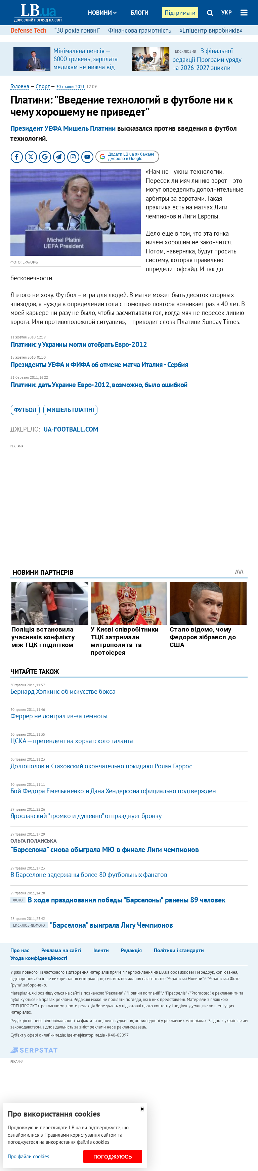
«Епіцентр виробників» (211, 30)
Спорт (43, 86)
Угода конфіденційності (38, 958)
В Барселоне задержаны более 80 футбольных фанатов (88, 874)
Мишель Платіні (70, 410)
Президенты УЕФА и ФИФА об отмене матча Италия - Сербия (99, 364)
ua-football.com (71, 429)
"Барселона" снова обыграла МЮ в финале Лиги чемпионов (104, 849)
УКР (226, 12)
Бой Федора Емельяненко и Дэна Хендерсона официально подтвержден (113, 790)
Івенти (101, 950)
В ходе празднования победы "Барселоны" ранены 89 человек (119, 899)
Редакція (131, 950)
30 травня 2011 (70, 86)
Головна (19, 86)
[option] (69, 59)
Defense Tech (28, 30)
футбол (25, 410)
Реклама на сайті (61, 950)
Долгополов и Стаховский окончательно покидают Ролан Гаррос (101, 766)
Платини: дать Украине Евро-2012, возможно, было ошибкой (98, 384)
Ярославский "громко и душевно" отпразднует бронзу (85, 815)
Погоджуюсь (112, 1157)
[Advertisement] (129, 497)
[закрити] (142, 1109)
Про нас (19, 950)
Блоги (139, 12)
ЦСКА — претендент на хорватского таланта (71, 740)
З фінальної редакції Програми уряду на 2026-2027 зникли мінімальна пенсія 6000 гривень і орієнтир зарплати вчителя (206, 71)
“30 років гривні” (77, 30)
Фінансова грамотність (139, 30)
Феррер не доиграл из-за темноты (59, 716)
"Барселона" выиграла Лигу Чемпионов (93, 925)
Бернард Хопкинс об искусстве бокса (62, 691)
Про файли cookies (28, 1156)
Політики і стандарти (179, 950)
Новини (100, 12)
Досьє (135, 38)
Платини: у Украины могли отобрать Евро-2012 (78, 344)
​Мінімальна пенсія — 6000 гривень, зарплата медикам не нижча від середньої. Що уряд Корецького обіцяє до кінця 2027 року (85, 71)
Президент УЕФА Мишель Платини (63, 128)
